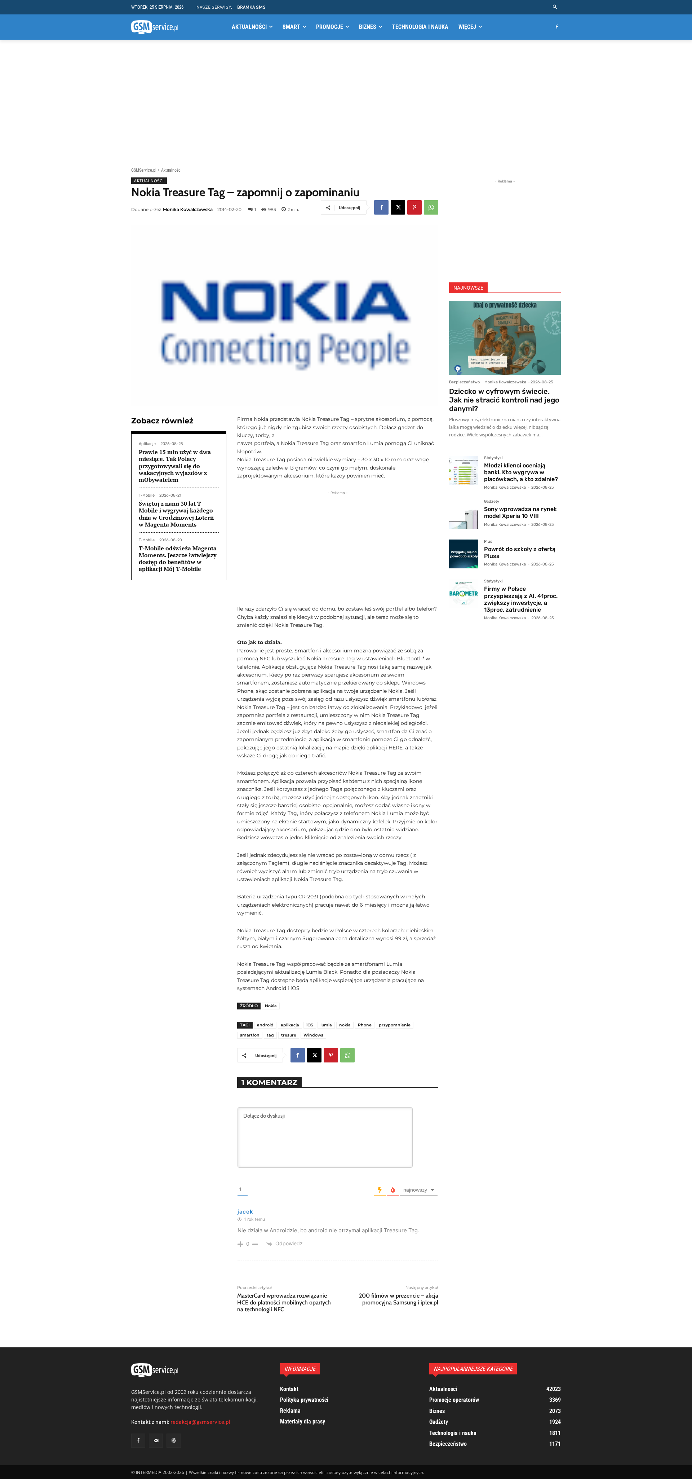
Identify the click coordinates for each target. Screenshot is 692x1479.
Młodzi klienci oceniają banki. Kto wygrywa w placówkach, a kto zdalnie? (521, 472)
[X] (398, 207)
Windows (313, 1035)
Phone (365, 1024)
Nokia (271, 1005)
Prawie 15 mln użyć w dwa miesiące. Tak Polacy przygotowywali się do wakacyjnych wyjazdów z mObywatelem (175, 466)
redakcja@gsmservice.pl (200, 1422)
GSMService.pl (143, 170)
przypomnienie (395, 1024)
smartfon (250, 1035)
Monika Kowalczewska (188, 209)
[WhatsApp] (431, 207)
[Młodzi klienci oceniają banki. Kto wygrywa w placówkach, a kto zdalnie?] (463, 470)
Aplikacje (147, 444)
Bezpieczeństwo (464, 382)
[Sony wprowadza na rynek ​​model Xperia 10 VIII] (463, 514)
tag (270, 1035)
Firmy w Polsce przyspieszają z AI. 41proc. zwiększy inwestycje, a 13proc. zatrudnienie (521, 599)
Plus (488, 542)
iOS (309, 1024)
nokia (345, 1024)
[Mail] (156, 1441)
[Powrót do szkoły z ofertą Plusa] (463, 554)
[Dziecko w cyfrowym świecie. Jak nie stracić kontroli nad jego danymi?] (505, 338)
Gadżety (491, 501)
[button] (555, 7)
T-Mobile (147, 495)
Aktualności (171, 170)
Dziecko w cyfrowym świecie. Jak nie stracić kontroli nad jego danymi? (504, 400)
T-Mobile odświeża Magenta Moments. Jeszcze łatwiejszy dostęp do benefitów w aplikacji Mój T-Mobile (178, 558)
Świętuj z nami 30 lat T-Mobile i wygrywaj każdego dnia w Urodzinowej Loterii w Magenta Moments (176, 513)
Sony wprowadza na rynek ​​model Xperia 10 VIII (521, 512)
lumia (326, 1024)
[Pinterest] (414, 207)
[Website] (174, 1441)
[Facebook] (557, 27)
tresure (288, 1035)
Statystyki (493, 458)
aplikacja (290, 1024)
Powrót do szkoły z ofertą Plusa (519, 552)
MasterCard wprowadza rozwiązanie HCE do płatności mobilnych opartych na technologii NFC (284, 1302)
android (265, 1024)
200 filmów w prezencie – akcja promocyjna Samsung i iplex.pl (398, 1299)
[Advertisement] (346, 102)
